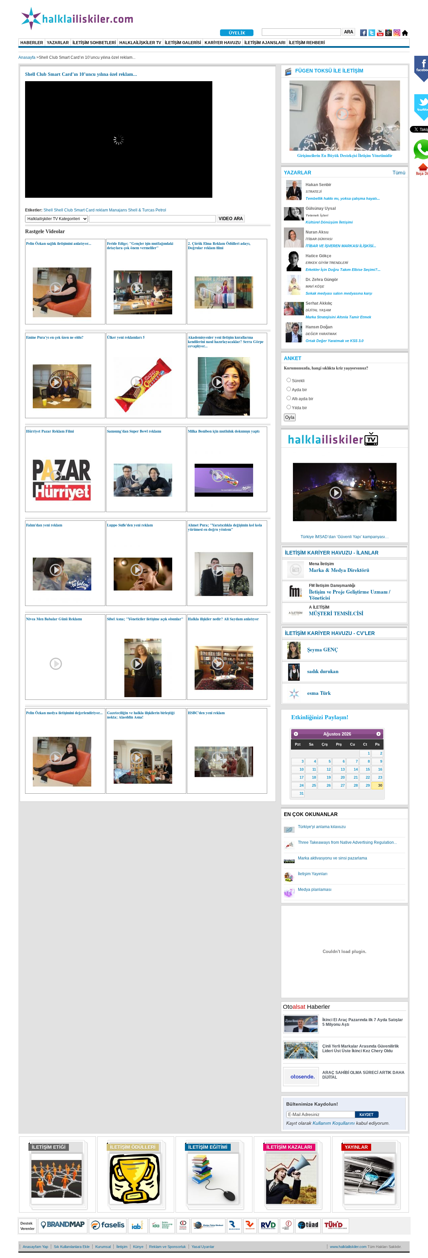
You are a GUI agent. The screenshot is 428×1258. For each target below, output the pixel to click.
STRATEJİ (314, 191)
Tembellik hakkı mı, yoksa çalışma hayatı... (343, 198)
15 (368, 769)
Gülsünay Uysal (321, 208)
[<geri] (296, 734)
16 (380, 769)
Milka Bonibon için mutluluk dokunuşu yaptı (223, 431)
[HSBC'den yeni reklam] (220, 789)
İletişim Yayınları (312, 874)
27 (343, 785)
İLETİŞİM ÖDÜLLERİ (132, 1147)
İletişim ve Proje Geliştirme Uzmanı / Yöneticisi (349, 594)
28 (356, 785)
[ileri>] (378, 734)
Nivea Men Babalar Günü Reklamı (54, 619)
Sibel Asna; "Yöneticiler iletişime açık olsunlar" (145, 619)
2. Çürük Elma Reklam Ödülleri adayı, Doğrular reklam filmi (219, 246)
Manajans (118, 210)
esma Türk (319, 692)
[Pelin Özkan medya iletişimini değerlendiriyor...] (58, 789)
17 (302, 777)
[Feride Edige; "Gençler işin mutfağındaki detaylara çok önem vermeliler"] (139, 320)
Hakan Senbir (318, 184)
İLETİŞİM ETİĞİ (49, 1147)
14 (356, 769)
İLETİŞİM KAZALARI (289, 1147)
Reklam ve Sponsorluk (167, 1247)
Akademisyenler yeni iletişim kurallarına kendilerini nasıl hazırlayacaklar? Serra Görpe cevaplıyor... (225, 342)
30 (380, 785)
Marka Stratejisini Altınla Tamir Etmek (338, 317)
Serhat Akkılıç (319, 303)
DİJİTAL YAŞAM (318, 310)
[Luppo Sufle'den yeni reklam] (139, 602)
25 (314, 785)
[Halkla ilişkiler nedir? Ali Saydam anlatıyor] (220, 695)
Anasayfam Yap (35, 1247)
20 (343, 777)
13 (343, 769)
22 (368, 777)
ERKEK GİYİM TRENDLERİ (327, 263)
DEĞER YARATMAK (321, 334)
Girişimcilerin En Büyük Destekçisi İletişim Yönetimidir (344, 155)
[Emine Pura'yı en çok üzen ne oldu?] (58, 414)
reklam (102, 210)
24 (302, 785)
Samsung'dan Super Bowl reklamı (134, 431)
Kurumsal (103, 1247)
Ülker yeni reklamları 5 (126, 337)
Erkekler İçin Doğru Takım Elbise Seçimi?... (343, 270)
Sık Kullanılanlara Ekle (72, 1247)
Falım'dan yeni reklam (44, 525)
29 (368, 785)
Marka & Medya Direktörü (339, 570)
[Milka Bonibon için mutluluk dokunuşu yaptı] (220, 508)
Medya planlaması (314, 889)
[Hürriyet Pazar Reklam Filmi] (58, 508)
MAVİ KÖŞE (315, 286)
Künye (138, 1247)
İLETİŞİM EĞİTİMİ (207, 1147)
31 (302, 793)
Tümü (399, 172)
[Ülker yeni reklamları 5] (139, 414)
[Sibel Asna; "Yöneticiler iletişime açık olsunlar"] (139, 695)
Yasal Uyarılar (203, 1247)
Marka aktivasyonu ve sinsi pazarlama (332, 858)
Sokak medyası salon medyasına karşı (339, 293)
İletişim (121, 1247)
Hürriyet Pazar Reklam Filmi (50, 431)
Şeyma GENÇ (322, 649)
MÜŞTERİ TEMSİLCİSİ (336, 613)
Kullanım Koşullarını (334, 1123)
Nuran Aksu (317, 232)
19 (329, 777)
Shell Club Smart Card (74, 210)
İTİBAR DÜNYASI (319, 239)
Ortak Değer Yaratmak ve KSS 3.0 (334, 341)
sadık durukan (322, 671)
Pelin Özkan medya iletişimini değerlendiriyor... (64, 713)
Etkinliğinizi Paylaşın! (319, 717)
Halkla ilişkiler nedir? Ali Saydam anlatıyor (223, 619)
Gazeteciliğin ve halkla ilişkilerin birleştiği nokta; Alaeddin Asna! (141, 715)
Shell (48, 210)
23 (380, 777)
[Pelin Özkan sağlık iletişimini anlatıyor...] (58, 320)
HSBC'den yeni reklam (206, 713)
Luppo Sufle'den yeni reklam (130, 525)
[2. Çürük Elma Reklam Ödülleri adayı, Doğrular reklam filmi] (220, 320)
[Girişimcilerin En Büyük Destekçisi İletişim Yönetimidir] (344, 149)
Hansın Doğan (319, 327)
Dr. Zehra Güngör (322, 279)
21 (356, 777)
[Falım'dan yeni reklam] (58, 602)
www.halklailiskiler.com (348, 1247)
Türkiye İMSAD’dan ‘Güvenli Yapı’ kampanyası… (345, 536)
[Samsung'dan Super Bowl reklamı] (139, 508)
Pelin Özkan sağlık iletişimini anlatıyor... (58, 243)
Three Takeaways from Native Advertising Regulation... (347, 842)
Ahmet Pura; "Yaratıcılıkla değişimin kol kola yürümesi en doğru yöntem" (225, 527)
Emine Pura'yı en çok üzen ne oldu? (55, 337)
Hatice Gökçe (318, 256)
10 (302, 769)
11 (314, 769)
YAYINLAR (356, 1147)
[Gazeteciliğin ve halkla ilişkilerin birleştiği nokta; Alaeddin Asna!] (139, 789)
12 (329, 769)
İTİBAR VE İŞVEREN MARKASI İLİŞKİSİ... (341, 246)
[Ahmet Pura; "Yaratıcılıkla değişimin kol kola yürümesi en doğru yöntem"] (220, 602)
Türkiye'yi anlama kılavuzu (322, 826)
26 (329, 785)
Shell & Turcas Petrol (147, 210)
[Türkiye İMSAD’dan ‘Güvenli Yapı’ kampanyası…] (345, 532)
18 (314, 777)
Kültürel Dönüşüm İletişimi (329, 222)
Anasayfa (26, 57)
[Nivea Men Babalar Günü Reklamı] (29, 637)
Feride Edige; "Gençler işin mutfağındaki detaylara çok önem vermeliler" (140, 246)
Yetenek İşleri (317, 215)
